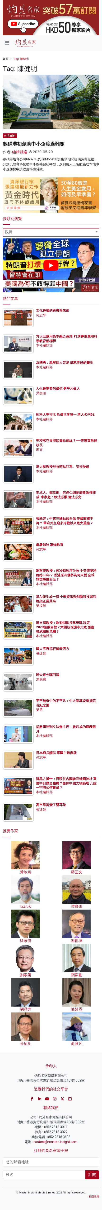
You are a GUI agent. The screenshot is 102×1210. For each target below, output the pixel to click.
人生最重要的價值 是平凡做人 (58, 388)
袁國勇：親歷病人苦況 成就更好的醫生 (64, 362)
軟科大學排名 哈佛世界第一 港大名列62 (65, 414)
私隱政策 (94, 1196)
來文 (39, 449)
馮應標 (41, 679)
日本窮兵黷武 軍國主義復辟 (56, 753)
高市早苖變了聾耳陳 (51, 805)
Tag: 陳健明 (21, 59)
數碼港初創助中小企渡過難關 (34, 144)
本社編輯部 (44, 345)
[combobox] (51, 233)
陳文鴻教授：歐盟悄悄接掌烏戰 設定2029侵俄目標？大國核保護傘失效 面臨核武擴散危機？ (65, 627)
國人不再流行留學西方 (52, 649)
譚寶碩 (41, 393)
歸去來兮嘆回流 (47, 675)
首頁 (6, 59)
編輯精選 (19, 152)
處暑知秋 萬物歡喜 (49, 544)
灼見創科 (10, 135)
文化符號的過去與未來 (52, 310)
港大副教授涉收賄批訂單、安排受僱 (62, 466)
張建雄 (41, 653)
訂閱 (92, 1174)
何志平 (41, 315)
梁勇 (39, 710)
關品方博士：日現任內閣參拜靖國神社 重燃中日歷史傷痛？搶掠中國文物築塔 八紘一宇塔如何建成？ (66, 783)
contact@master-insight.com (55, 1142)
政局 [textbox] (9, 232)
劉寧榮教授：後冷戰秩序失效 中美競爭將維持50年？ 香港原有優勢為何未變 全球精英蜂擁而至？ (66, 575)
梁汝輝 (41, 605)
